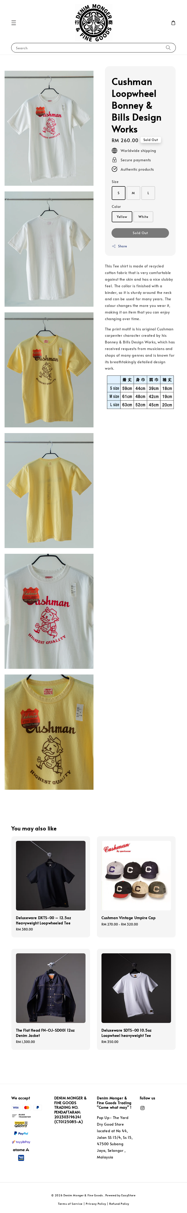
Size (115, 181)
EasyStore (128, 1195)
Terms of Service (70, 1204)
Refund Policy (119, 1204)
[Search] (168, 47)
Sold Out (140, 232)
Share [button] (122, 246)
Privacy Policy (96, 1204)
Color (116, 206)
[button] (14, 23)
